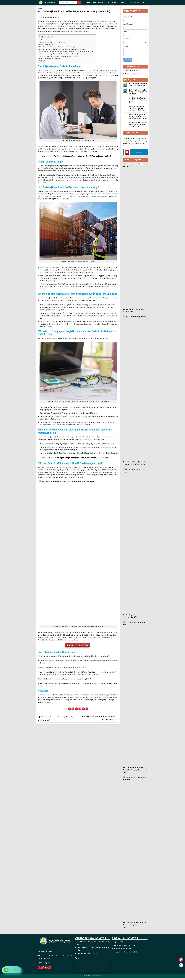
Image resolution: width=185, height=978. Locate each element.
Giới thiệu (87, 2)
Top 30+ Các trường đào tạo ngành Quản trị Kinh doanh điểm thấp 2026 (138, 124)
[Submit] (79, 2)
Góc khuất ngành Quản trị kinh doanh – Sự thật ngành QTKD (138, 100)
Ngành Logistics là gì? (47, 44)
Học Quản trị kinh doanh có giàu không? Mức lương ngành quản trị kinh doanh (137, 108)
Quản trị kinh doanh (131, 70)
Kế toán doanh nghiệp (132, 74)
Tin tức (136, 2)
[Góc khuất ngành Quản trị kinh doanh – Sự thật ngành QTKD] (135, 540)
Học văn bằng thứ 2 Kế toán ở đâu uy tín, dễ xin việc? (138, 84)
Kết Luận (43, 61)
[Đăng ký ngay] (181, 959)
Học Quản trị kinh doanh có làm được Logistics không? (57, 47)
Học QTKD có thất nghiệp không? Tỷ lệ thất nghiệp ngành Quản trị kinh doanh (137, 116)
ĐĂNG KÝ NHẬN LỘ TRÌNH (78, 645)
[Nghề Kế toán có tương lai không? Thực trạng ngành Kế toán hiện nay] (135, 388)
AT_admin (56, 17)
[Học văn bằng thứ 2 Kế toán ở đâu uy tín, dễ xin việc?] (135, 235)
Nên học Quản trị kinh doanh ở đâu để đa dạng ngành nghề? (59, 56)
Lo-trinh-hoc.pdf (136, 152)
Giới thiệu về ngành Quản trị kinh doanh (52, 42)
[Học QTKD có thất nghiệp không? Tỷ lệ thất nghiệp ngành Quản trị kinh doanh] (135, 848)
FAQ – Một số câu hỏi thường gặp (50, 59)
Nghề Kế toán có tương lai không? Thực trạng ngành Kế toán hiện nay (138, 92)
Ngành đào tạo (98, 2)
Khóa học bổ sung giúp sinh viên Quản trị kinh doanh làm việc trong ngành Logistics (66, 54)
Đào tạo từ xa (125, 2)
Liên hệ (143, 2)
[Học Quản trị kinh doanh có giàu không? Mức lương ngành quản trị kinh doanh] (135, 693)
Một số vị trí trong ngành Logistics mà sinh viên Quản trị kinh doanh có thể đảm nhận (67, 51)
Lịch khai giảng (113, 2)
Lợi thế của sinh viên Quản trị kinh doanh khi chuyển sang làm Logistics (62, 49)
